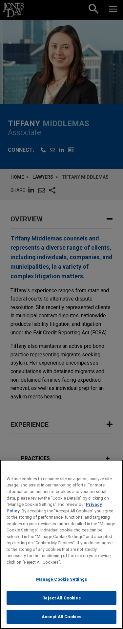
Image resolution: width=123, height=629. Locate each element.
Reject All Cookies (61, 597)
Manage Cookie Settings (61, 579)
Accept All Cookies (61, 616)
